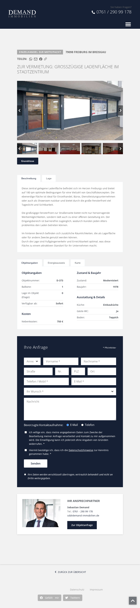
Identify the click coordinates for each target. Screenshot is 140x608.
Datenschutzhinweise (81, 450)
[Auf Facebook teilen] (41, 59)
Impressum (96, 589)
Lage (49, 178)
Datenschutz (77, 589)
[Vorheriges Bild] (19, 110)
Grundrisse (27, 161)
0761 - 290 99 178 (83, 511)
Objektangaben (29, 262)
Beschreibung (28, 178)
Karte (78, 262)
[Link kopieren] (45, 58)
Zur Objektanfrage (82, 525)
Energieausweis (56, 262)
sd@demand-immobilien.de (83, 515)
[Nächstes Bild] (120, 110)
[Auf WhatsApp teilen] (31, 59)
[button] (49, 598)
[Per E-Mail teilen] (36, 59)
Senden (35, 463)
